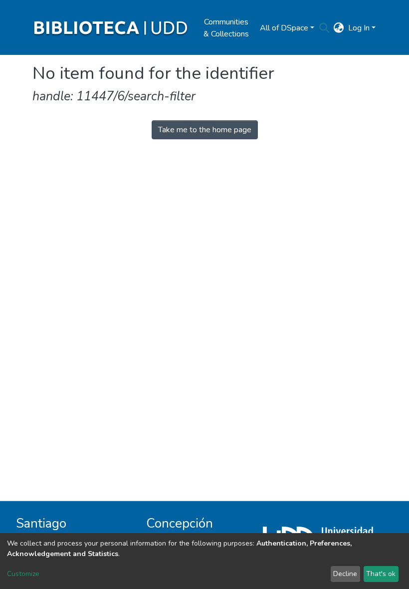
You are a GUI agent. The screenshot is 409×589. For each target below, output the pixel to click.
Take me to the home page (204, 129)
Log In (359, 27)
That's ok (381, 574)
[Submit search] (324, 28)
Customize (23, 574)
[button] (339, 28)
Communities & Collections (226, 27)
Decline (345, 574)
